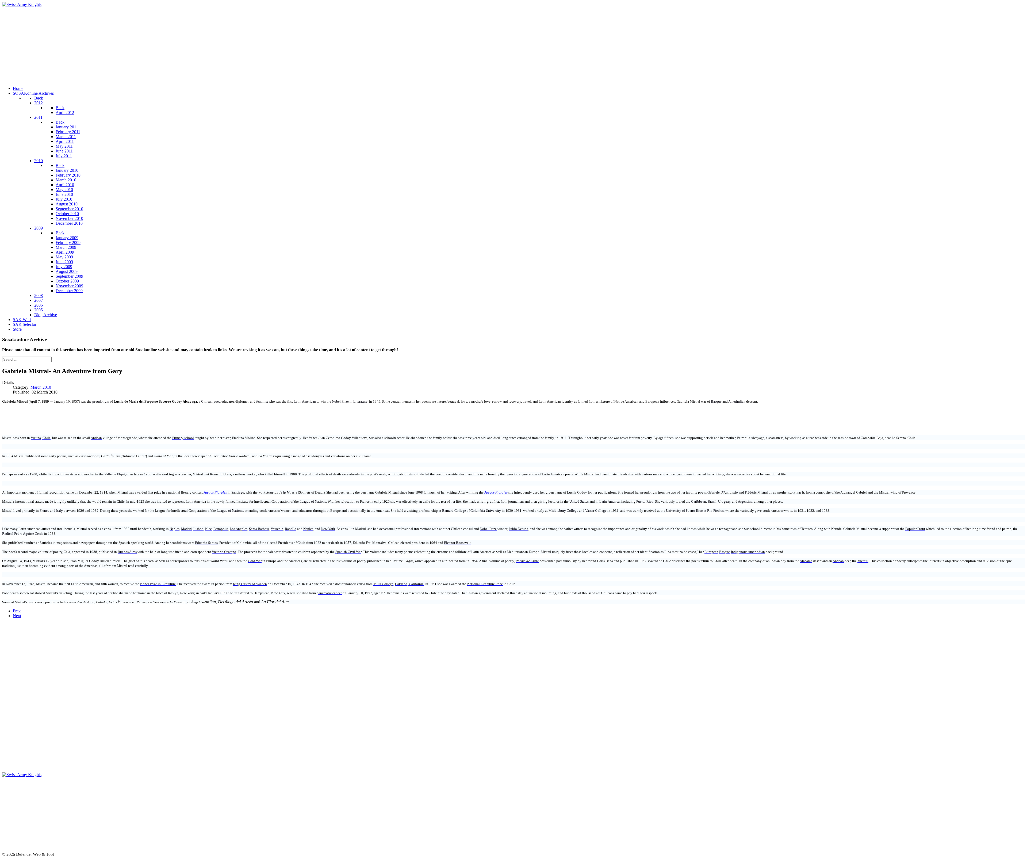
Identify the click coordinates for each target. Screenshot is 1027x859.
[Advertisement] (162, 44)
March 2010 (40, 387)
